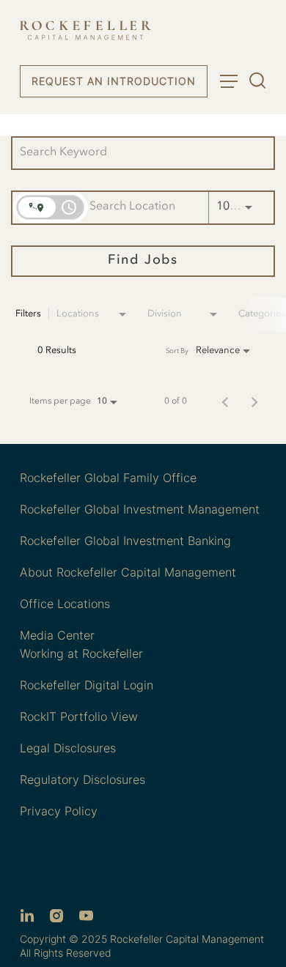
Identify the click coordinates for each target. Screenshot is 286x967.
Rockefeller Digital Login (86, 685)
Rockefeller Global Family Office (108, 477)
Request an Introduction (114, 81)
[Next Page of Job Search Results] (254, 401)
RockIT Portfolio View (79, 716)
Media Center (57, 635)
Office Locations (65, 603)
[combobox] (136, 152)
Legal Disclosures (68, 748)
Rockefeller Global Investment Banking (125, 540)
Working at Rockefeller (81, 653)
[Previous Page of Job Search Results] (225, 401)
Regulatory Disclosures (82, 779)
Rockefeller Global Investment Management (140, 509)
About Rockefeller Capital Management (128, 572)
